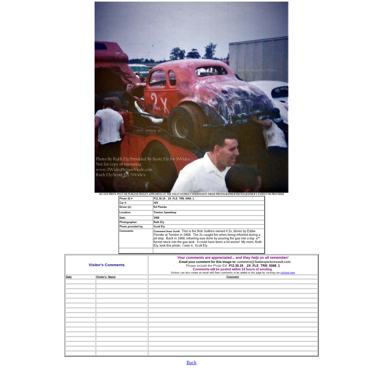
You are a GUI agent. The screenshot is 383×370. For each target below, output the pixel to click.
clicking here (287, 272)
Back (191, 362)
